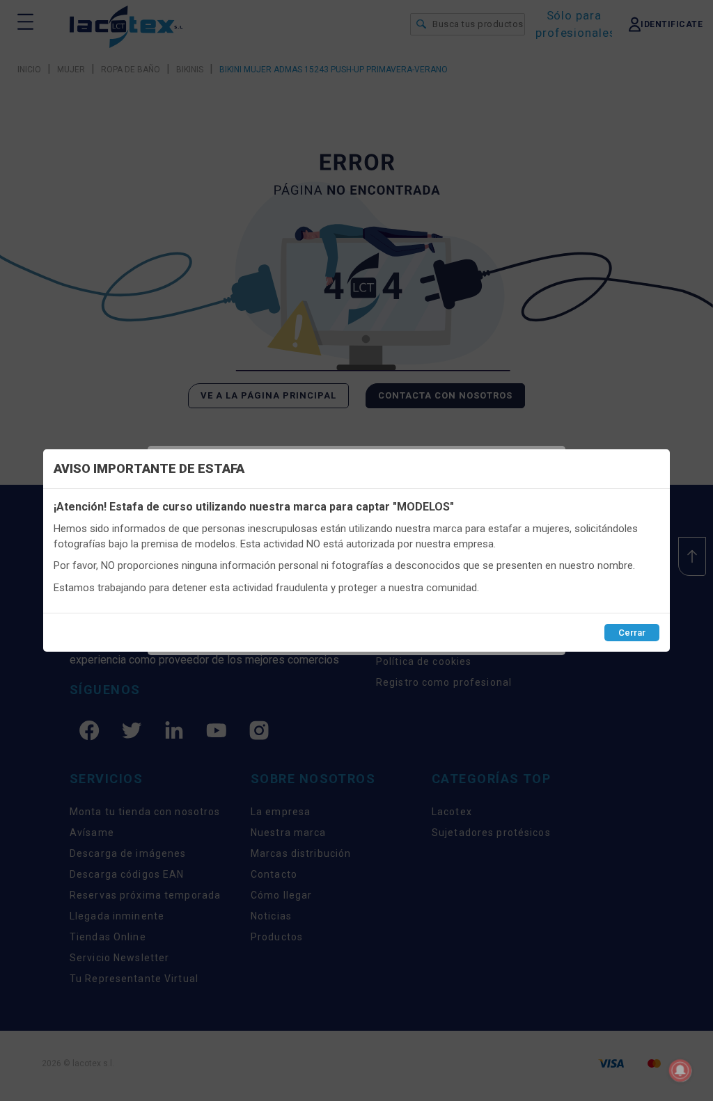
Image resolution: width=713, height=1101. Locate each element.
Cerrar (631, 632)
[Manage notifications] (680, 1070)
